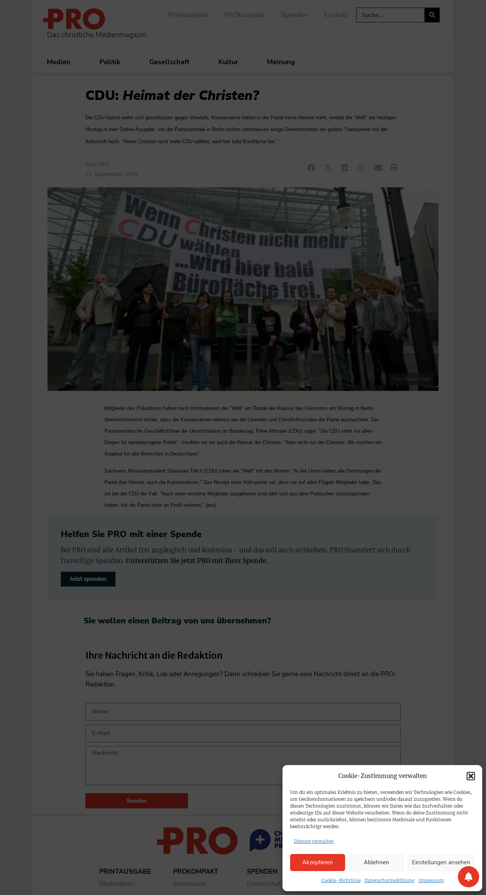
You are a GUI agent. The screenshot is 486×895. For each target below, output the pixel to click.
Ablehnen (376, 862)
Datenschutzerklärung (389, 880)
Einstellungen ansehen (441, 862)
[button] (471, 776)
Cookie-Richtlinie (341, 880)
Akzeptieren (317, 862)
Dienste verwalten (314, 841)
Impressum (431, 880)
